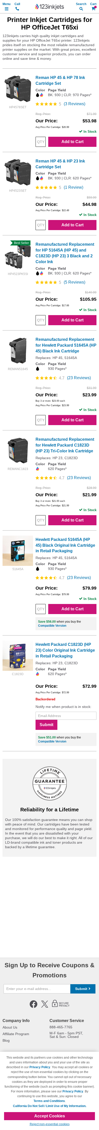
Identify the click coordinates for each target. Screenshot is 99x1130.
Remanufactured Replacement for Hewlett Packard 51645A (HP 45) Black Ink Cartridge (66, 345)
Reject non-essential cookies (50, 1124)
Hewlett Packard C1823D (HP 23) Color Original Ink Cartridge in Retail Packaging (65, 650)
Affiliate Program (16, 1034)
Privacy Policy (39, 1067)
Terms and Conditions (49, 1101)
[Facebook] (33, 1007)
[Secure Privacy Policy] (61, 1007)
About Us (10, 1027)
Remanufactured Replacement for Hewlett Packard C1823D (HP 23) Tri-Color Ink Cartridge (65, 445)
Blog (6, 1040)
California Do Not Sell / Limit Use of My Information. (49, 1106)
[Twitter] (44, 1007)
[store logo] (49, 7)
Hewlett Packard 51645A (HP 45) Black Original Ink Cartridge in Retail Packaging (65, 545)
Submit (46, 725)
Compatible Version (52, 625)
